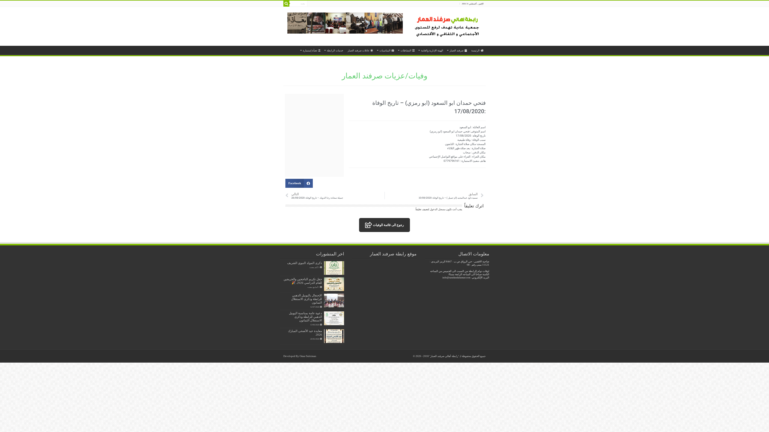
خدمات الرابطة (335, 50)
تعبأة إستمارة (310, 50)
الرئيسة (475, 50)
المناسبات (385, 50)
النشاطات (406, 50)
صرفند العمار (457, 50)
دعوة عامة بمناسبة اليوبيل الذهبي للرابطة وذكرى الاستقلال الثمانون (305, 316)
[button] (299, 183)
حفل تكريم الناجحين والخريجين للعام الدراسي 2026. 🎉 (303, 280)
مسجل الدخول (438, 209)
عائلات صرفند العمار (358, 50)
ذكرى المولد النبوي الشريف (304, 263)
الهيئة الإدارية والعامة (432, 50)
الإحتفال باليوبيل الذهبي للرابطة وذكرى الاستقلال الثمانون (306, 299)
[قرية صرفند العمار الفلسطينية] (448, 25)
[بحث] (286, 4)
